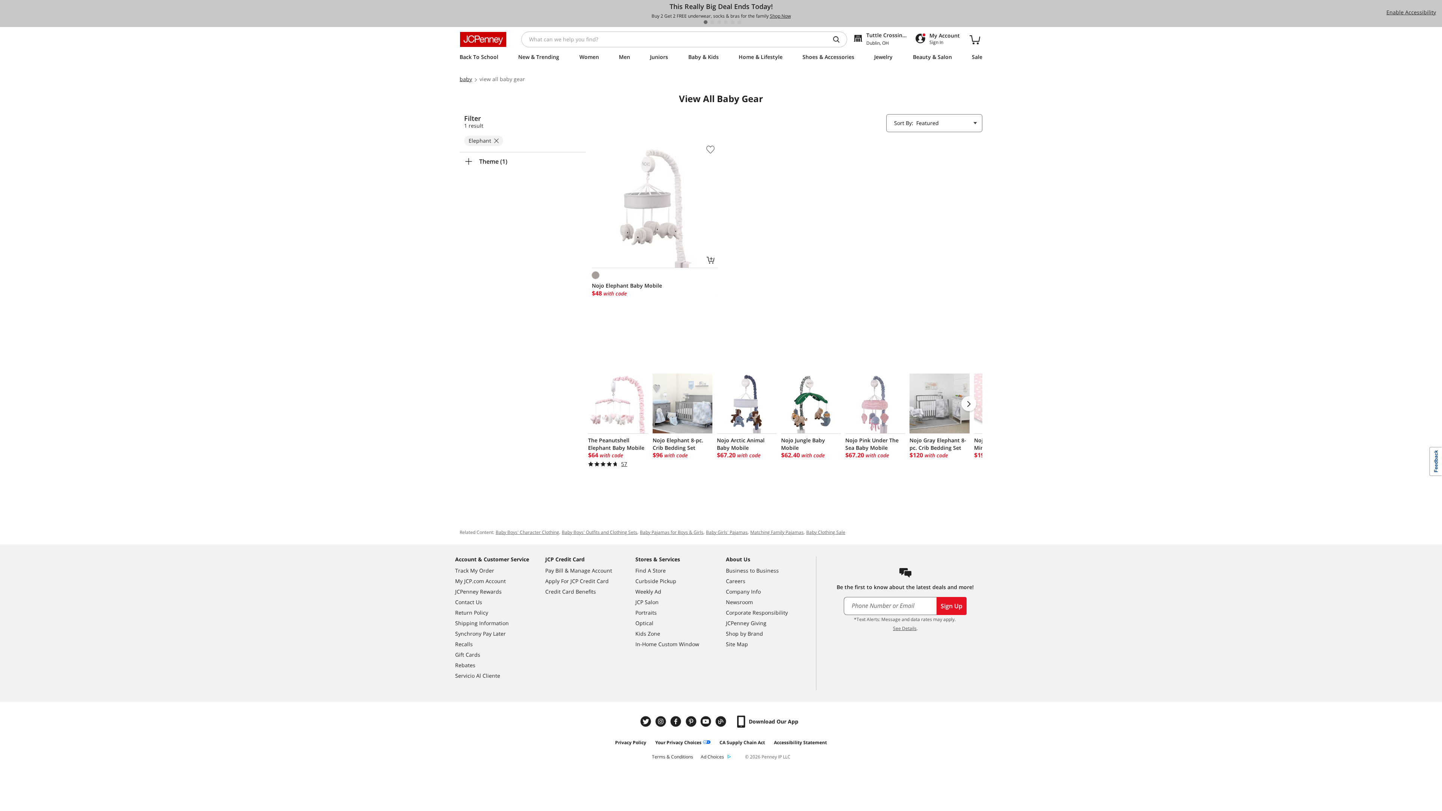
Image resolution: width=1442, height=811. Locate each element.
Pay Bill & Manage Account (578, 570)
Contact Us (468, 602)
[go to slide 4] (726, 22)
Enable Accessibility (1411, 12)
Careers (735, 581)
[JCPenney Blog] (721, 721)
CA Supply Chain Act (742, 742)
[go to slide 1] (705, 22)
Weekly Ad (648, 591)
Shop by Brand (744, 633)
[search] (839, 39)
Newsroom (739, 602)
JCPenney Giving (746, 623)
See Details (905, 628)
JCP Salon (647, 602)
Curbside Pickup (655, 581)
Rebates (465, 665)
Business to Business (752, 570)
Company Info (743, 591)
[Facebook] (676, 721)
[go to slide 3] (719, 22)
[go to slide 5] (733, 22)
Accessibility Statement (800, 742)
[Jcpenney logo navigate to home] (483, 39)
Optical (644, 623)
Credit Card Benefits (570, 591)
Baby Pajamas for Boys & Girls (671, 532)
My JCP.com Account (480, 581)
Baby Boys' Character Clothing (527, 532)
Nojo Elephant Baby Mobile (627, 285)
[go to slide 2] (712, 22)
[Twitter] (646, 721)
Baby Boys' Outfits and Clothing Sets (599, 532)
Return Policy (471, 612)
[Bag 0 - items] (974, 39)
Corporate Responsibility (757, 612)
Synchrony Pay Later (480, 633)
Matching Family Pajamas (777, 532)
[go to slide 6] (739, 22)
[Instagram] (661, 721)
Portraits (646, 612)
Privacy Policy (630, 742)
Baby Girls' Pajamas (727, 532)
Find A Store (650, 570)
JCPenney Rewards (478, 591)
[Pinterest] (691, 721)
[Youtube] (706, 721)
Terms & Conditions (672, 757)
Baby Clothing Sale (825, 532)
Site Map (737, 644)
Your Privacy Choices (678, 742)
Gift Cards (467, 654)
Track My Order (474, 570)
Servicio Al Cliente (477, 675)
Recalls (464, 644)
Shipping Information (482, 623)
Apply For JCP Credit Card (577, 581)
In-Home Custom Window (667, 644)
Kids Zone (647, 633)
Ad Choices (712, 757)
